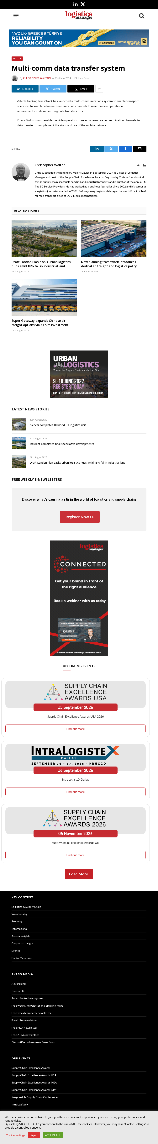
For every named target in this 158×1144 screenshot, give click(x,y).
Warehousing (20, 914)
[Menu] (15, 15)
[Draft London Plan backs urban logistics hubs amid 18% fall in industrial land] (44, 238)
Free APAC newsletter (25, 1034)
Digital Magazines (22, 958)
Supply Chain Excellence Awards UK (75, 842)
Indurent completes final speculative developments (62, 444)
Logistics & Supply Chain (26, 906)
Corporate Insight (22, 943)
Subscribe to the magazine (27, 998)
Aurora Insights (21, 936)
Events (16, 950)
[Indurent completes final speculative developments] (19, 443)
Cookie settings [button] (15, 1135)
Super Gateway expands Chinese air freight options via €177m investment (40, 323)
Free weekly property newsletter (31, 1013)
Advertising (19, 983)
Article (17, 58)
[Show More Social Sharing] (99, 88)
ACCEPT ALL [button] (52, 1135)
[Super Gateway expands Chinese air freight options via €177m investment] (44, 297)
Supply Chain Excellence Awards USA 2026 (75, 716)
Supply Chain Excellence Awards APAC (35, 1089)
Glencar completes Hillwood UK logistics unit (58, 425)
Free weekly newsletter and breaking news (37, 1005)
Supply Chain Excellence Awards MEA (34, 1082)
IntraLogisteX (20, 1104)
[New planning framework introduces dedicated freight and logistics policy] (113, 238)
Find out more (75, 729)
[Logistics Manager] (78, 15)
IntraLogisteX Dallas (75, 779)
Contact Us (18, 991)
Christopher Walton (37, 78)
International (19, 928)
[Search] (141, 15)
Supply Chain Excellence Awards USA (34, 1075)
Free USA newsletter (24, 1020)
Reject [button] (34, 1135)
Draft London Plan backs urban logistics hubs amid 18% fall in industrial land (41, 264)
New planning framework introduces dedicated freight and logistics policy (109, 264)
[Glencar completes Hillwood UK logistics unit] (19, 424)
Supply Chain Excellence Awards (31, 1067)
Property (17, 921)
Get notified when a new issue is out (34, 1042)
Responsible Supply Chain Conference (35, 1097)
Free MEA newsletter (24, 1027)
